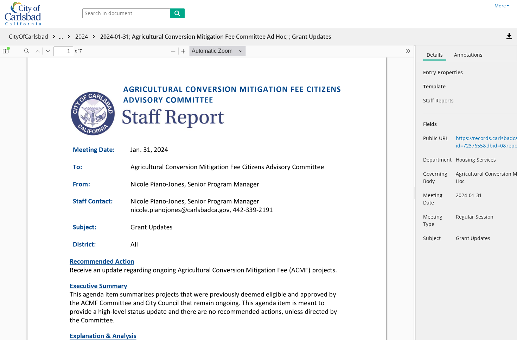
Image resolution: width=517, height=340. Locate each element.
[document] (466, 192)
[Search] (177, 13)
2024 (82, 36)
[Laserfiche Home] (37, 14)
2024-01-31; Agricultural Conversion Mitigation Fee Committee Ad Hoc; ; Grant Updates (215, 36)
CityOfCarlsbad (36, 36)
